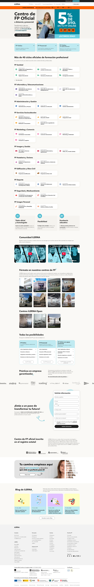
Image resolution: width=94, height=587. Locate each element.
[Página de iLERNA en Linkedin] (78, 556)
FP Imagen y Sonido (70, 538)
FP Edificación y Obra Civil (72, 546)
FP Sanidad (69, 535)
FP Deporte (69, 548)
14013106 (50, 573)
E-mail (56, 401)
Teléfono (56, 403)
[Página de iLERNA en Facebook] (68, 556)
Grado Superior (34, 550)
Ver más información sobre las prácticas (57, 376)
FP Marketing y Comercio (71, 540)
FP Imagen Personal (70, 549)
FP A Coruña (52, 551)
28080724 (22, 572)
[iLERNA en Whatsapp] (80, 556)
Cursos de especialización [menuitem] (47, 4)
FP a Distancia (34, 535)
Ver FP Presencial (47, 362)
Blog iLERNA (16, 544)
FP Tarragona (52, 544)
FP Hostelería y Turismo (71, 544)
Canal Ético (61, 585)
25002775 (33, 572)
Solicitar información (22, 35)
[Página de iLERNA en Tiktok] (76, 556)
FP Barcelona (52, 535)
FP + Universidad (35, 541)
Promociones (16, 585)
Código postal (58, 409)
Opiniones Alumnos (17, 555)
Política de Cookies (32, 585)
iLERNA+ (33, 543)
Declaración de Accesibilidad (75, 585)
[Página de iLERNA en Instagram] (70, 556)
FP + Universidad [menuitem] (57, 4)
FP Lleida (51, 540)
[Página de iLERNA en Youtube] (74, 556)
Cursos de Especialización (36, 540)
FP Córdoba (52, 538)
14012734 (46, 573)
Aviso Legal (47, 585)
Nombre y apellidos (59, 397)
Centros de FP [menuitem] (38, 4)
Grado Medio (34, 549)
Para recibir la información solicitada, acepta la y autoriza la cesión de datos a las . (67, 422)
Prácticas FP (16, 547)
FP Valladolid (52, 546)
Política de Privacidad (40, 585)
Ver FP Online (28, 362)
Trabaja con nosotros (18, 560)
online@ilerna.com (17, 538)
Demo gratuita (16, 552)
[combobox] (57, 405)
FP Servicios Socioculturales (72, 537)
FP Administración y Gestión (72, 543)
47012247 (58, 572)
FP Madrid (51, 541)
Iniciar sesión (76, 4)
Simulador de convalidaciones (19, 550)
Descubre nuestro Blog (47, 518)
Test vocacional (17, 557)
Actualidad (16, 546)
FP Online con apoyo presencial (37, 538)
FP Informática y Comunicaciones (73, 541)
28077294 (18, 572)
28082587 (26, 572)
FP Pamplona (52, 548)
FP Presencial (34, 537)
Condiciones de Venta (24, 585)
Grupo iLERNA (16, 561)
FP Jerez (51, 537)
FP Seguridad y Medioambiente (72, 551)
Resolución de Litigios (54, 585)
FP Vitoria (51, 549)
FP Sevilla (51, 543)
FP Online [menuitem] (31, 4)
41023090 (45, 572)
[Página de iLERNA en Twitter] (72, 556)
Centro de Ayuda (17, 549)
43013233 (35, 573)
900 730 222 (76, 1)
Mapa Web (66, 585)
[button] (25, 69)
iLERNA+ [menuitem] (63, 4)
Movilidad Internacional (18, 558)
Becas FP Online (17, 554)
